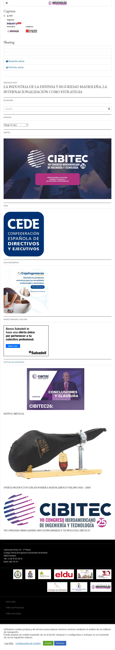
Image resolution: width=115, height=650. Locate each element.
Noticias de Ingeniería (14, 362)
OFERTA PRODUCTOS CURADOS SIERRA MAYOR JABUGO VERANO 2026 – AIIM (47, 487)
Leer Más (8, 643)
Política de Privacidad (15, 607)
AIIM (11, 16)
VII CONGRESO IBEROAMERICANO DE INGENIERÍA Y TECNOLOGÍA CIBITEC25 (47, 530)
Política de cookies (13, 613)
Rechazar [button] (60, 643)
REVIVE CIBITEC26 (14, 413)
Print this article (16, 67)
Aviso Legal (10, 602)
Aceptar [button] (48, 643)
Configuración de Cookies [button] (28, 643)
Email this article (16, 61)
